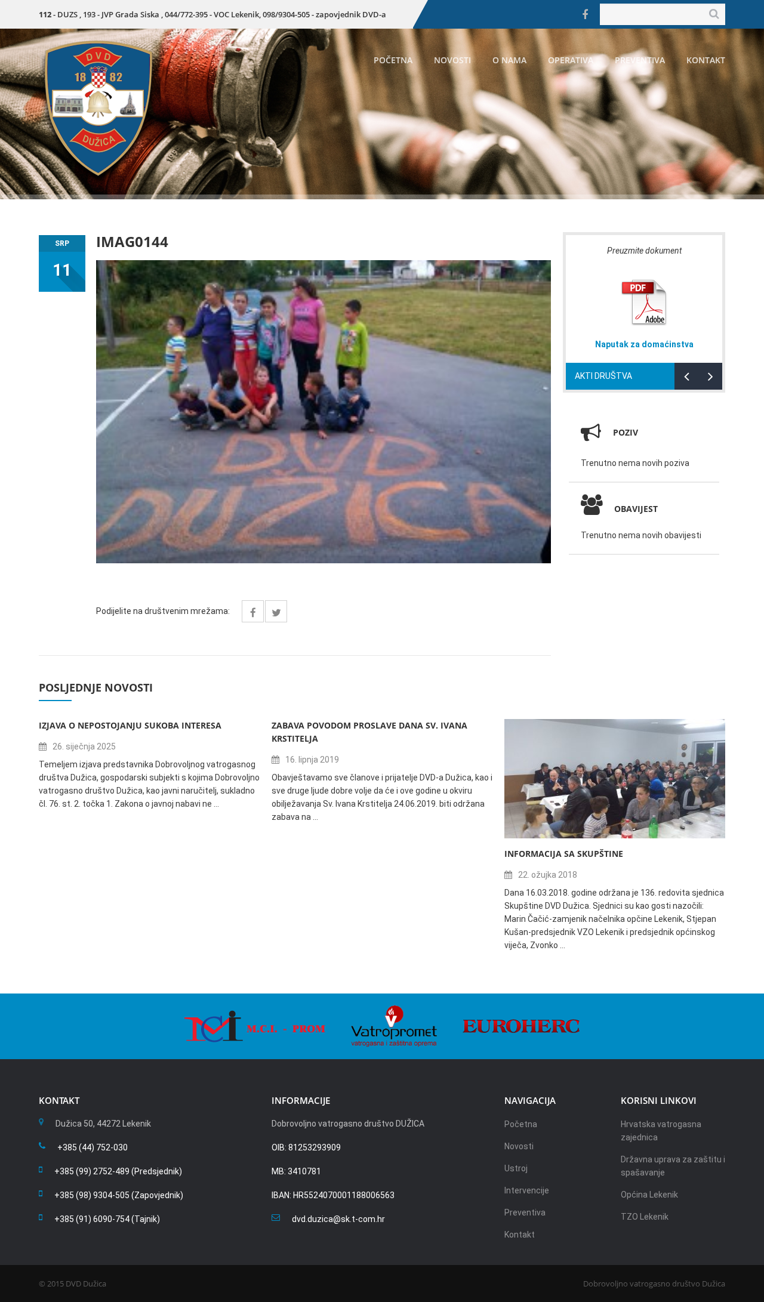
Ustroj (516, 1168)
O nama (509, 60)
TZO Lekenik (644, 1216)
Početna (393, 60)
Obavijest (636, 508)
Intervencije (526, 1190)
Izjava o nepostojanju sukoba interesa (130, 725)
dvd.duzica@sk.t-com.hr (338, 1219)
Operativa (570, 60)
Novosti (452, 60)
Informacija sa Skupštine (563, 853)
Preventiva (640, 60)
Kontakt (705, 60)
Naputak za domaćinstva (644, 344)
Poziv (625, 432)
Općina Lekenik (649, 1194)
